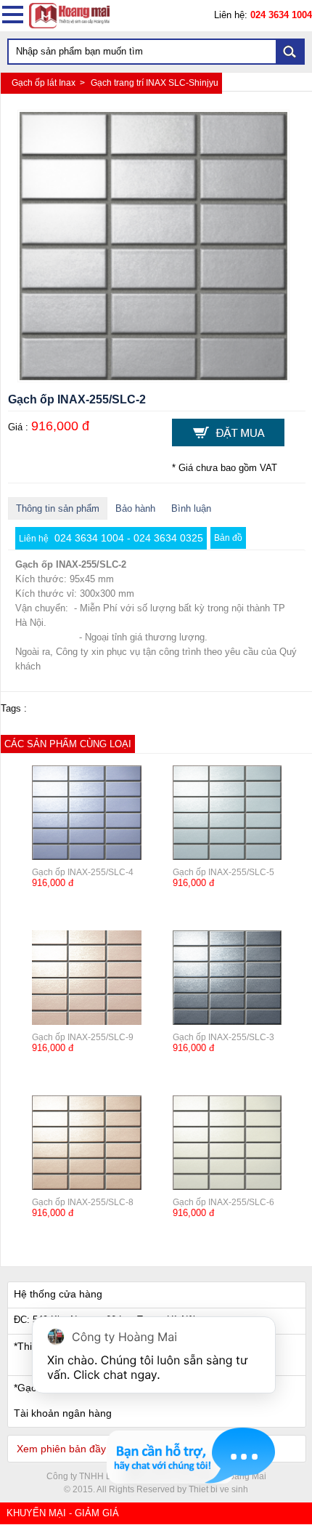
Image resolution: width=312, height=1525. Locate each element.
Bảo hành (135, 508)
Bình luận (191, 508)
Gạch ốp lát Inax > (49, 83)
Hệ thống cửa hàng (58, 1294)
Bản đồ (228, 538)
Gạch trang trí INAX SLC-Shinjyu (154, 83)
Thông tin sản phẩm (57, 508)
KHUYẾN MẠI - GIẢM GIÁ (63, 1513)
